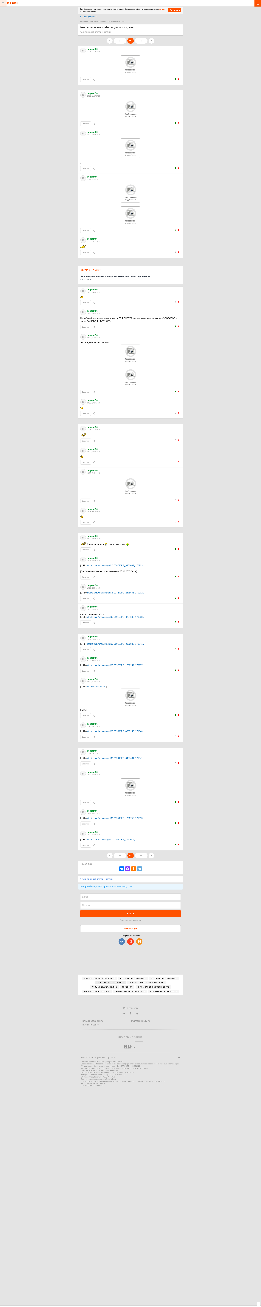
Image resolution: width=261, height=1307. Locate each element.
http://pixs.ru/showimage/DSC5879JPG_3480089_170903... (115, 565)
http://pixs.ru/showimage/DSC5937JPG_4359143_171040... (115, 731)
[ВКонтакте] (121, 868)
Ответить (85, 80)
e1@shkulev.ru (110, 1079)
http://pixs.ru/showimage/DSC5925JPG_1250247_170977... (115, 665)
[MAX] (127, 868)
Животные (94, 21)
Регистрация (130, 928)
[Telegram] (139, 868)
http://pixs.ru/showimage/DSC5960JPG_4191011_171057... (115, 839)
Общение (84, 21)
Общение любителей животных (112, 21)
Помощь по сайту (90, 1025)
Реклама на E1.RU (140, 1021)
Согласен (175, 10)
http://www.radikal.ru (96, 686)
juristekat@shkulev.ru (157, 1081)
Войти (130, 913)
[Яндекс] (130, 941)
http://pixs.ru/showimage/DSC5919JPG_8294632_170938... (115, 617)
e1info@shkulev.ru (141, 1081)
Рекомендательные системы (92, 1086)
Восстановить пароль (130, 920)
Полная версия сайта (92, 1021)
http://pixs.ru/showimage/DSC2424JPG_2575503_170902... (115, 593)
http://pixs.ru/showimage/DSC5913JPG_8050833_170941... (115, 644)
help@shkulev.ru (99, 1083)
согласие (162, 9)
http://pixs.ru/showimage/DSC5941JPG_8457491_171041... (115, 758)
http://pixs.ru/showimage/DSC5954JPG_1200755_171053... (115, 818)
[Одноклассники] (133, 868)
